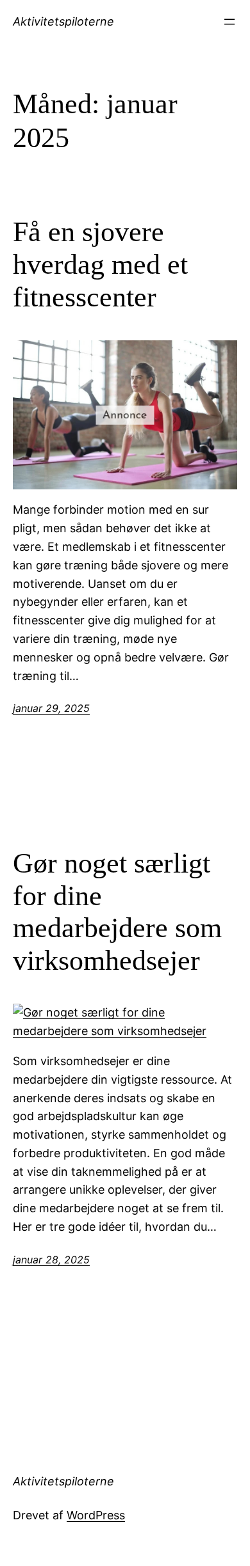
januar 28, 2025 (51, 1259)
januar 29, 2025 (51, 708)
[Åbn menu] (229, 21)
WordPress (96, 1515)
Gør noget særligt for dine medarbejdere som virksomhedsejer (117, 912)
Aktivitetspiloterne (63, 21)
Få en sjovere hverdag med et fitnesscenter (100, 264)
